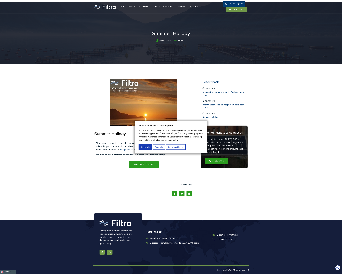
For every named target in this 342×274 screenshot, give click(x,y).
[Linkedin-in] (109, 252)
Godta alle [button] (145, 147)
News (157, 6)
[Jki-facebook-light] (102, 252)
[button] (234, 4)
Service (181, 6)
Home (122, 6)
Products (167, 6)
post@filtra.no (126, 149)
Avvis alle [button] (159, 147)
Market (146, 6)
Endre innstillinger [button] (175, 147)
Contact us (193, 6)
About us (132, 6)
